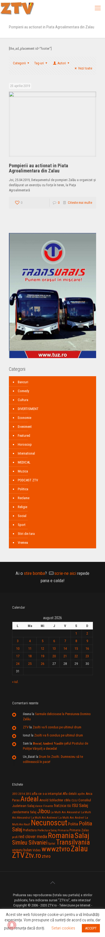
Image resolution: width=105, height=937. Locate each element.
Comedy (23, 391)
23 (87, 656)
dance (39, 806)
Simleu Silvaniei (29, 842)
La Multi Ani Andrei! (71, 817)
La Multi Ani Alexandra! (65, 812)
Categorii (19, 63)
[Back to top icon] (52, 882)
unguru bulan (22, 850)
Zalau (79, 848)
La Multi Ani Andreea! (44, 817)
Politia (73, 824)
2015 (28, 794)
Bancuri (23, 382)
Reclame (23, 498)
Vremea (23, 543)
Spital (51, 843)
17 (17, 656)
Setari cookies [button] (63, 928)
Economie (24, 418)
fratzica (60, 805)
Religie (22, 507)
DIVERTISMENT (28, 409)
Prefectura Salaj (47, 830)
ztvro (46, 856)
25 (30, 664)
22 (76, 656)
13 (54, 648)
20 (54, 656)
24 (17, 664)
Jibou (43, 811)
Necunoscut (49, 822)
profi (15, 837)
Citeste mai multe (80, 203)
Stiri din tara (26, 534)
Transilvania (73, 842)
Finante (48, 806)
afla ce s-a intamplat (47, 794)
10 (17, 648)
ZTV (26, 727)
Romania (61, 835)
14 (65, 648)
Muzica (23, 471)
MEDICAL (24, 462)
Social (22, 516)
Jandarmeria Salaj (24, 812)
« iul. (15, 682)
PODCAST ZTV (28, 480)
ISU (69, 806)
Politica (23, 489)
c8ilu (67, 800)
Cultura (23, 400)
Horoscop (25, 444)
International (26, 453)
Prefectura (30, 830)
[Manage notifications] (12, 925)
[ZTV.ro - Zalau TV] (17, 8)
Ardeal (29, 799)
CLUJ (74, 800)
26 (42, 664)
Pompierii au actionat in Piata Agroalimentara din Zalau (38, 168)
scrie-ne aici (65, 573)
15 (76, 648)
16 (87, 648)
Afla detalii (70, 794)
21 (65, 656)
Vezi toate (85, 68)
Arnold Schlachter (51, 800)
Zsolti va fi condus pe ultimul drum (57, 727)
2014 (21, 794)
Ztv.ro (33, 855)
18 (30, 656)
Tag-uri (39, 63)
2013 (15, 794)
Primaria (63, 830)
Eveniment (25, 427)
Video (37, 850)
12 (42, 648)
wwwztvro (55, 849)
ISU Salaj (80, 805)
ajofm (81, 794)
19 (42, 656)
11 (30, 648)
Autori (61, 63)
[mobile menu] (97, 8)
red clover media (33, 836)
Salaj (82, 835)
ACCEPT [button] (91, 928)
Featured (24, 436)
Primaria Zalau (79, 830)
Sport (22, 525)
